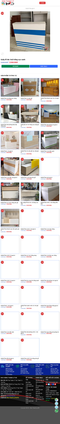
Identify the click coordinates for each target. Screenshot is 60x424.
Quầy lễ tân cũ (39, 397)
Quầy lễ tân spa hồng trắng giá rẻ (49, 305)
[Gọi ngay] (56, 410)
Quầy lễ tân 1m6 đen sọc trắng (49, 255)
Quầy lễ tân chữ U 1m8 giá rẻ (28, 229)
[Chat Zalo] (56, 403)
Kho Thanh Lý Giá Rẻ (13, 397)
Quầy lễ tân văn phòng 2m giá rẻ (49, 124)
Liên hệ (53, 398)
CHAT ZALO (43, 66)
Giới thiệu (28, 382)
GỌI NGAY (15, 66)
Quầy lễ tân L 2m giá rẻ (7, 151)
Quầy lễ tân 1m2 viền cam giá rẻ (9, 177)
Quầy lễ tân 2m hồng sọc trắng (9, 98)
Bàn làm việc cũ (40, 380)
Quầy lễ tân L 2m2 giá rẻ (7, 305)
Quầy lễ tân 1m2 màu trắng (48, 229)
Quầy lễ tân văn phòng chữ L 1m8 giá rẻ (29, 332)
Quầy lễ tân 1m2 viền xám (7, 332)
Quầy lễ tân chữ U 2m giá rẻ (8, 255)
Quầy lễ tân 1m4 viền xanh (47, 151)
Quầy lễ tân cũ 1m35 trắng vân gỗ (9, 202)
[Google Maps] (56, 399)
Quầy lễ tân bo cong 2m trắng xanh (30, 280)
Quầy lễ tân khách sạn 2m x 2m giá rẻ (50, 99)
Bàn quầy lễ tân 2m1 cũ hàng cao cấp (29, 203)
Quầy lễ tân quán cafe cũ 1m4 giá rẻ (29, 306)
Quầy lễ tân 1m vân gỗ (26, 98)
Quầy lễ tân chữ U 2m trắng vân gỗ (30, 358)
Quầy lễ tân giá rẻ (30, 8)
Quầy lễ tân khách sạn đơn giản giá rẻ (10, 229)
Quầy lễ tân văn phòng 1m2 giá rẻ (49, 280)
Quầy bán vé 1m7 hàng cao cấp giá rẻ (30, 125)
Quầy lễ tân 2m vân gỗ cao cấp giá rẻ (30, 151)
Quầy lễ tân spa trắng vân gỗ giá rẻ (50, 332)
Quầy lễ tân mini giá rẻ (46, 177)
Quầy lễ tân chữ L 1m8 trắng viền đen (49, 203)
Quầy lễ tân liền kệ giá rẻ (7, 358)
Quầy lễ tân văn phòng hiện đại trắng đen (9, 125)
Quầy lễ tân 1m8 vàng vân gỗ (28, 177)
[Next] (6, 53)
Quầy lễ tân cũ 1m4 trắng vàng (28, 255)
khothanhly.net (11, 395)
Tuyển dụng (29, 384)
